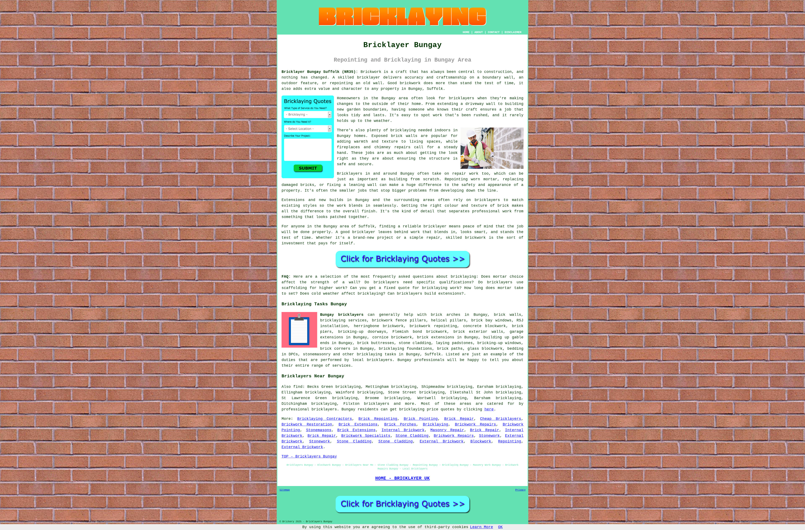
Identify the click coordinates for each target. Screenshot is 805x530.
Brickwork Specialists (365, 436)
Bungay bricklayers (342, 315)
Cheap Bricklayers (500, 419)
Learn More (481, 527)
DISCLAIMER (513, 32)
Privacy (520, 490)
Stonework (489, 436)
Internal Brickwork (403, 430)
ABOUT (478, 32)
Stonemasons (318, 430)
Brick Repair (459, 419)
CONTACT (494, 32)
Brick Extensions (358, 424)
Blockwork (480, 441)
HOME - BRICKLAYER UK (402, 478)
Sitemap (284, 490)
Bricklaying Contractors (324, 419)
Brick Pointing (421, 419)
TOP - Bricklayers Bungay (309, 456)
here (489, 409)
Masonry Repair (447, 430)
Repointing (509, 441)
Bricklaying (435, 424)
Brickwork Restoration (307, 424)
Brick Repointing (377, 419)
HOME (466, 32)
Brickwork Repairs (475, 424)
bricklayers (376, 404)
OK (500, 527)
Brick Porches (400, 424)
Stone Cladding (412, 436)
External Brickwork (442, 441)
